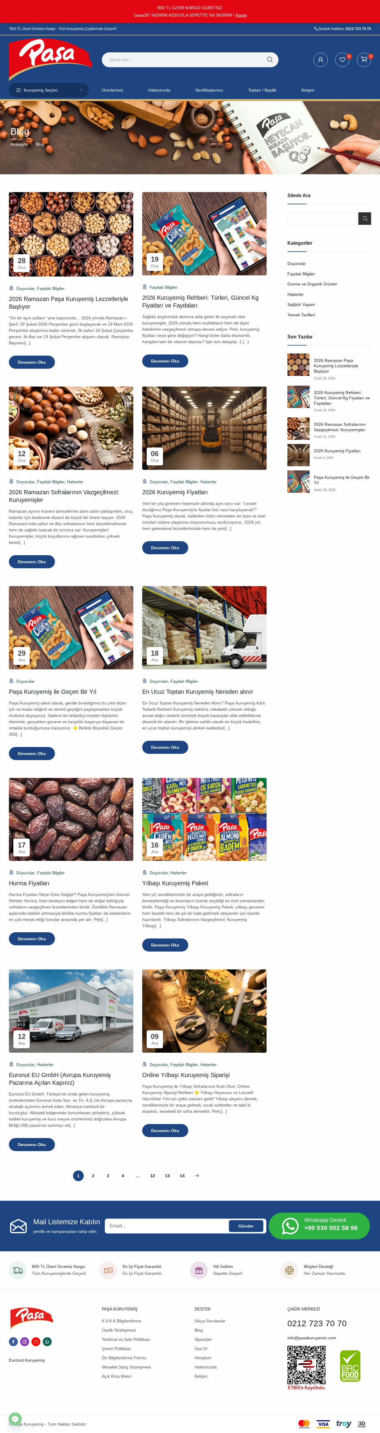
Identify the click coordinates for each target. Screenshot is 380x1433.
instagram (24, 1341)
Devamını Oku (32, 362)
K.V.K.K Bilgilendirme (121, 1321)
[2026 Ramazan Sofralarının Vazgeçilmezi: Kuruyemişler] (298, 428)
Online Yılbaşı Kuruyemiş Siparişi (185, 1075)
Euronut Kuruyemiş (27, 1360)
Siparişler (203, 1339)
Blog (198, 1330)
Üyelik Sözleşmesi (119, 1330)
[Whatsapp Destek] (290, 1226)
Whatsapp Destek (325, 1220)
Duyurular (25, 288)
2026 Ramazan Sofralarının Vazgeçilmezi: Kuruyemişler (340, 427)
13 (167, 1175)
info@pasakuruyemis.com (311, 1337)
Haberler (75, 481)
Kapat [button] (241, 15)
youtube (35, 1341)
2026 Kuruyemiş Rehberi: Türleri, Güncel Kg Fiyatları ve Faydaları (342, 398)
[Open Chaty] (15, 1419)
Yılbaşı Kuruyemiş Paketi (175, 883)
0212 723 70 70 (358, 29)
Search (364, 218)
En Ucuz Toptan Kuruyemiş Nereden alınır (197, 691)
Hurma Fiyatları (29, 883)
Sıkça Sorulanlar (209, 1321)
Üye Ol (200, 1348)
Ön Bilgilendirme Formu (124, 1357)
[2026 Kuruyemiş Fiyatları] (298, 455)
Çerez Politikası (116, 1348)
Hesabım (202, 1357)
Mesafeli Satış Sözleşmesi (126, 1367)
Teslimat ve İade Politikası (126, 1339)
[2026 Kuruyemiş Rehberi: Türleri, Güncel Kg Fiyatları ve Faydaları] (298, 397)
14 (182, 1175)
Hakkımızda (205, 1367)
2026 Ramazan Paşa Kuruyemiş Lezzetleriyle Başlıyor (336, 365)
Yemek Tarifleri (301, 315)
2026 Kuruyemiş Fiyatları (175, 492)
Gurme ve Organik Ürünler (312, 284)
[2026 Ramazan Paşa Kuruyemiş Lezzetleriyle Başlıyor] (298, 365)
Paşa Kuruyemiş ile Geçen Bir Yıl (52, 691)
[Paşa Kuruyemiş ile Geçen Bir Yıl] (298, 481)
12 (152, 1175)
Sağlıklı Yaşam (301, 304)
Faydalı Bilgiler (51, 288)
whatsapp (47, 1341)
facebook (13, 1341)
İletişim (201, 1376)
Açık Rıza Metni (116, 1376)
